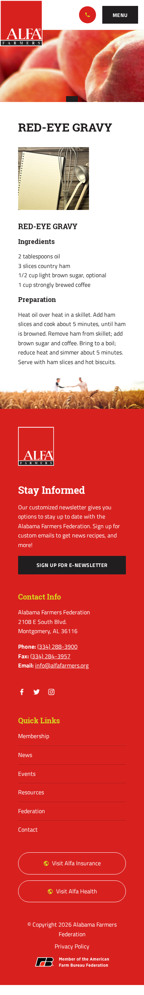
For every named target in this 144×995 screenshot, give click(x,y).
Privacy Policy (72, 946)
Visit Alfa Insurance (76, 863)
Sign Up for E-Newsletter (72, 565)
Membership (33, 735)
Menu (120, 15)
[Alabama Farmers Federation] (36, 446)
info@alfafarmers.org (62, 665)
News (25, 754)
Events (26, 773)
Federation (31, 810)
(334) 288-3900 (87, 15)
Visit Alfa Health (76, 891)
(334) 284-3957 (50, 656)
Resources (31, 792)
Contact (28, 829)
